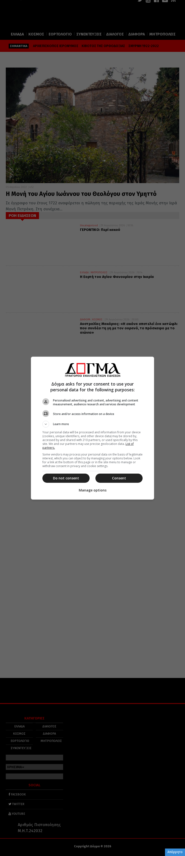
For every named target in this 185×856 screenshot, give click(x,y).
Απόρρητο (175, 852)
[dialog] (92, 428)
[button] (92, 424)
